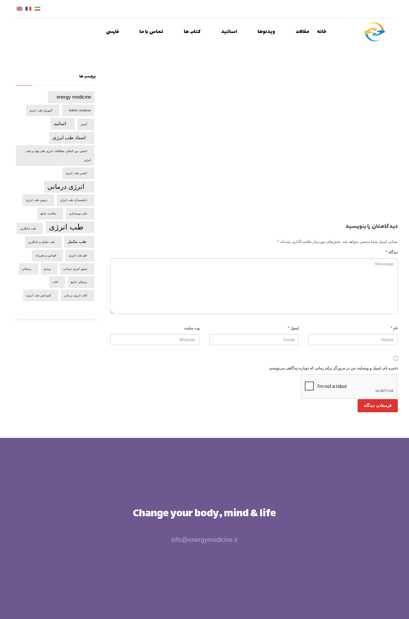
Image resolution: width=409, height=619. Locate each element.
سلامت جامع (48, 213)
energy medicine (74, 97)
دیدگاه (392, 252)
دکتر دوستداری (78, 213)
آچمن (84, 124)
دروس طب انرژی (36, 200)
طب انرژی (66, 226)
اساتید (60, 123)
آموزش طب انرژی (40, 110)
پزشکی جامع (79, 282)
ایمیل (293, 328)
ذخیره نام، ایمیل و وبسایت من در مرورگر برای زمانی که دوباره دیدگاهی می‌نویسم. (333, 368)
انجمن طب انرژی (76, 173)
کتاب (55, 282)
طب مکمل (76, 241)
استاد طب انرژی (69, 137)
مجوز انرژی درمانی (75, 268)
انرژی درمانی (65, 186)
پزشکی (26, 268)
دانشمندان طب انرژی (73, 200)
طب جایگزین (28, 228)
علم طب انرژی (78, 255)
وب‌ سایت (192, 328)
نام (394, 328)
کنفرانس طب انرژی (38, 295)
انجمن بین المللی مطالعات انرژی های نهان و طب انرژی (58, 155)
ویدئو (47, 268)
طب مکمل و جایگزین (41, 242)
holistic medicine (80, 110)
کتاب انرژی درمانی (75, 295)
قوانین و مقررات (45, 255)
